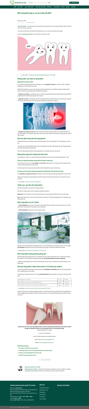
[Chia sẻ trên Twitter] (42, 360)
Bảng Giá (49, 7)
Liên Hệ (67, 7)
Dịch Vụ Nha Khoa (29, 7)
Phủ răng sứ (42, 396)
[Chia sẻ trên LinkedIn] (49, 360)
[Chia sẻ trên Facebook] (40, 360)
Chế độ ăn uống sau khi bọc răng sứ (27, 355)
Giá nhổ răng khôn (21, 26)
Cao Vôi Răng (43, 399)
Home (15, 7)
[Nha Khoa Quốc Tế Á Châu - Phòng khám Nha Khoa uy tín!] (18, 2)
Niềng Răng (42, 392)
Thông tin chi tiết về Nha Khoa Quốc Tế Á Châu (42, 75)
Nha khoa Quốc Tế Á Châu (31, 369)
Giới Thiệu (20, 7)
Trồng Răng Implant (44, 387)
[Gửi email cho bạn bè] (44, 360)
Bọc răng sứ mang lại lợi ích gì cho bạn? (28, 348)
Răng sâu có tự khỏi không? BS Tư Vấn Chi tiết (30, 352)
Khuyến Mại (57, 7)
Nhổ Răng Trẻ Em (44, 390)
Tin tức (63, 7)
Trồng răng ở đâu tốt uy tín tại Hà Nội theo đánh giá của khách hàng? (35, 350)
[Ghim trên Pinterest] (47, 360)
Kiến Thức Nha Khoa (41, 7)
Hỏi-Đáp (73, 7)
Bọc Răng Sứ (43, 394)
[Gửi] (49, 3)
